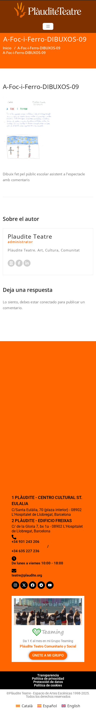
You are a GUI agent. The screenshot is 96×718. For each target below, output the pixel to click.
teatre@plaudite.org (27, 575)
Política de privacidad (48, 678)
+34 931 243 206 (25, 542)
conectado (48, 302)
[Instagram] (15, 585)
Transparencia (48, 675)
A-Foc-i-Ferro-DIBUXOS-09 (38, 48)
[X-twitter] (24, 585)
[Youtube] (50, 585)
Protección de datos (48, 682)
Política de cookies (48, 685)
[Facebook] (32, 585)
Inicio (7, 48)
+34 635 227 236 (25, 551)
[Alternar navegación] (48, 26)
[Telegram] (41, 585)
